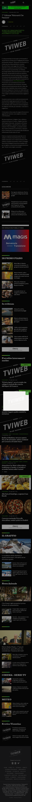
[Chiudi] (27, 393)
